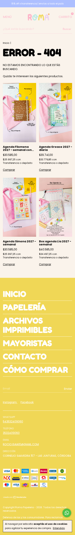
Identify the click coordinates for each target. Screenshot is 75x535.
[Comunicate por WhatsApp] (66, 513)
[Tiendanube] (15, 498)
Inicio (6, 43)
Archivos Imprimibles (27, 325)
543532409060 (13, 421)
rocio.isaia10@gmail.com (21, 444)
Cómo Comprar (35, 369)
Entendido (59, 528)
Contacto (25, 356)
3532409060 (11, 433)
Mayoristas (27, 343)
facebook (27, 402)
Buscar (67, 28)
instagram (10, 402)
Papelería (24, 307)
